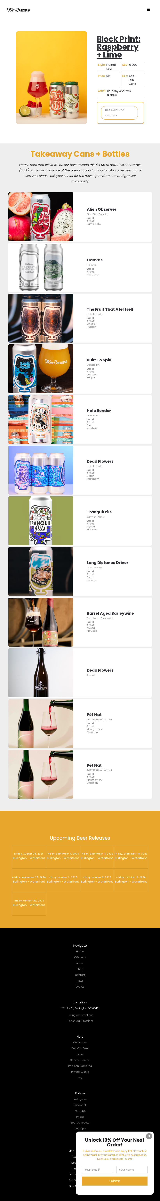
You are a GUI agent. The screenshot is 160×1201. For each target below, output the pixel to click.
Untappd (80, 1128)
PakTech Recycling (80, 1066)
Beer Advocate (80, 1123)
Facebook (80, 1105)
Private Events (80, 1072)
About (80, 963)
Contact (80, 975)
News (80, 981)
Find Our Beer (80, 1048)
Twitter (80, 1117)
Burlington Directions (80, 1015)
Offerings (80, 957)
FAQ (80, 1078)
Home (80, 951)
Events (80, 987)
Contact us (80, 1042)
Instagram (80, 1099)
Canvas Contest (80, 1060)
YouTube (80, 1111)
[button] (148, 10)
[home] (18, 10)
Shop (80, 969)
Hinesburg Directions (80, 1021)
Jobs (80, 1054)
